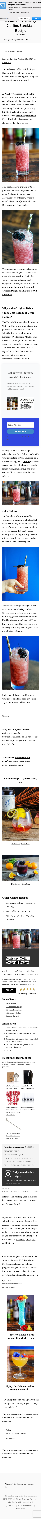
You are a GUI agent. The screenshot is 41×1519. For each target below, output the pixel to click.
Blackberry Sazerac (20, 843)
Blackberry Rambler (20, 884)
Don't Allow (24, 18)
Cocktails (5, 1287)
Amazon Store (12, 1204)
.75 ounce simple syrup (14, 1007)
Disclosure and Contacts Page (16, 205)
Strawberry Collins (14, 903)
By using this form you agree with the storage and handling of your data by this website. (21, 1403)
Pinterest (10, 1243)
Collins (26, 461)
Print (9, 990)
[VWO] (7, 18)
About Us (22, 1484)
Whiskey (12, 1287)
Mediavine (20, 1508)
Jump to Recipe (15, 52)
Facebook (20, 1239)
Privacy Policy (11, 1484)
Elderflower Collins (15, 916)
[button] (20, 392)
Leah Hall (22, 34)
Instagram (16, 1183)
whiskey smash (27, 287)
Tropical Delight (10, 290)
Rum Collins (11, 911)
